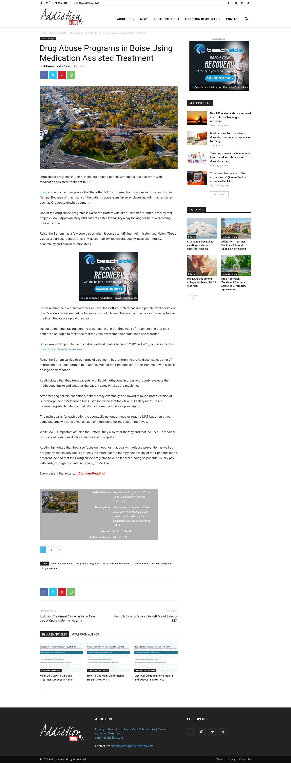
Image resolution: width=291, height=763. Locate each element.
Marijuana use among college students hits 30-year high (202, 282)
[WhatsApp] (71, 75)
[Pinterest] (242, 3)
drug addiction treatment (116, 563)
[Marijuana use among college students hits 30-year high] (202, 265)
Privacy (99, 729)
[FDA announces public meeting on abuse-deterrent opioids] (202, 228)
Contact (232, 19)
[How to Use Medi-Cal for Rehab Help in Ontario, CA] (108, 657)
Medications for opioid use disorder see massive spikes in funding (230, 137)
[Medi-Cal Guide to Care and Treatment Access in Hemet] (61, 657)
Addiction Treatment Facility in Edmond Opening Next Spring (234, 245)
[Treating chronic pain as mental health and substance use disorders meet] (197, 158)
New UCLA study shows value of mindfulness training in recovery (230, 117)
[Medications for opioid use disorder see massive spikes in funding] (197, 138)
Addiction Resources (201, 19)
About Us (124, 19)
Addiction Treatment (108, 733)
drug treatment (50, 568)
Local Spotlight (166, 19)
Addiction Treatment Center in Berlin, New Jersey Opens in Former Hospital (67, 618)
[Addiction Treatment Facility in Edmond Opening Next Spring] (236, 228)
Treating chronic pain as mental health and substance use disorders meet (230, 157)
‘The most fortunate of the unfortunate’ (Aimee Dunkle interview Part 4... (228, 177)
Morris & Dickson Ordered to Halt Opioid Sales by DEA (146, 618)
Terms (162, 729)
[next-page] (48, 687)
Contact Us (245, 759)
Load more (218, 194)
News (144, 19)
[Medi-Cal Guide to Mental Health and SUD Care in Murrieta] (156, 657)
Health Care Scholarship (139, 729)
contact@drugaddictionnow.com (132, 746)
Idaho (44, 192)
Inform (191, 236)
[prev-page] (42, 687)
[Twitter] (248, 3)
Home (43, 33)
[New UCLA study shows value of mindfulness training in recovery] (197, 118)
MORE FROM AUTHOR (85, 634)
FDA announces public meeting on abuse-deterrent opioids (200, 245)
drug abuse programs (87, 563)
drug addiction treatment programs (152, 563)
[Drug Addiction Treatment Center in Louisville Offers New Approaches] (236, 265)
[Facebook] (229, 3)
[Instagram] (235, 3)
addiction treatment (61, 563)
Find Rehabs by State (109, 737)
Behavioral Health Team (56, 65)
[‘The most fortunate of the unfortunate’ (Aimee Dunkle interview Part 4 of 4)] (197, 178)
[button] (246, 19)
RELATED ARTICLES (54, 634)
